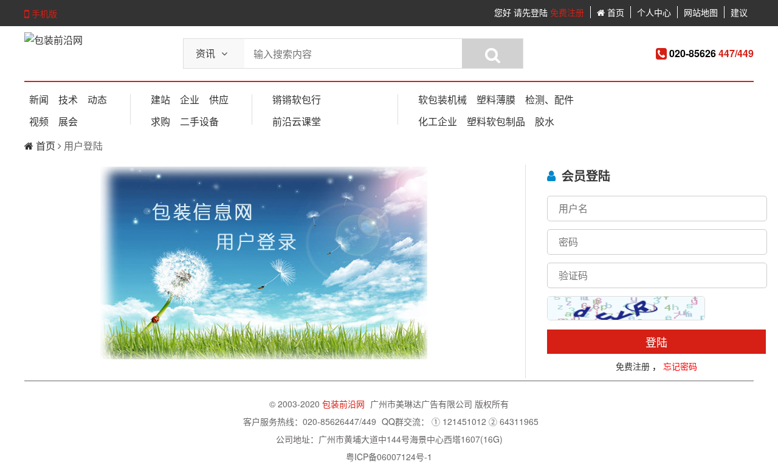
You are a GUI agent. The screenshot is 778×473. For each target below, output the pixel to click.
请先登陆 (531, 12)
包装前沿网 (344, 404)
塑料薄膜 (496, 99)
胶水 (544, 121)
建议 (739, 12)
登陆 (656, 342)
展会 (68, 121)
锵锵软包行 (296, 99)
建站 (160, 99)
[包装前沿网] (53, 40)
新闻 (39, 99)
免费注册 (567, 12)
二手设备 (199, 121)
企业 (189, 99)
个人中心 (654, 12)
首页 (614, 12)
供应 (219, 99)
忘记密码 (680, 366)
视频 (39, 121)
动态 (97, 99)
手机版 (43, 13)
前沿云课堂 (296, 121)
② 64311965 (514, 421)
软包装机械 (442, 99)
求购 (160, 121)
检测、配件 (549, 99)
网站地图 (701, 12)
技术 (68, 99)
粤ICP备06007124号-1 (389, 457)
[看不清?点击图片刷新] (626, 308)
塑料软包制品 (496, 121)
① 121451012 (459, 421)
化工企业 (437, 121)
